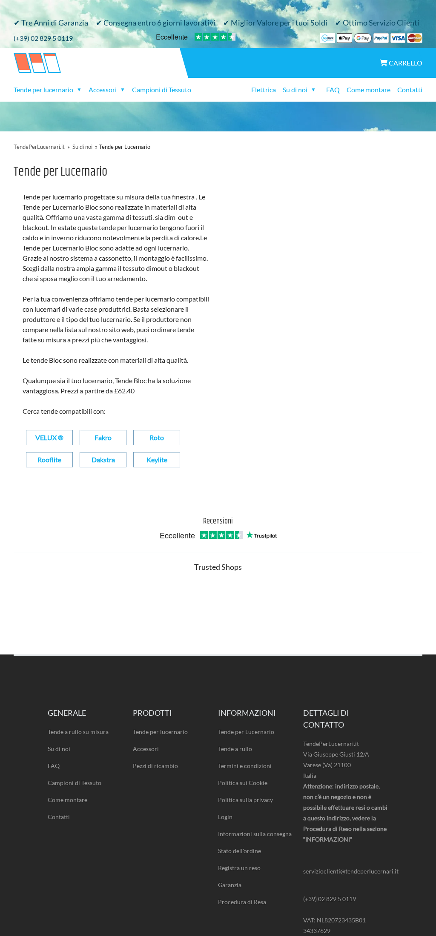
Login (225, 816)
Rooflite (49, 459)
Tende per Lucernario (246, 731)
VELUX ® (49, 437)
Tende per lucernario (160, 731)
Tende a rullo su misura (78, 731)
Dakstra (103, 459)
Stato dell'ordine (239, 850)
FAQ (333, 89)
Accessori (146, 748)
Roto (156, 437)
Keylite (156, 459)
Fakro (103, 437)
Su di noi (82, 146)
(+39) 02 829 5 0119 (43, 38)
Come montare (368, 89)
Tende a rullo (235, 748)
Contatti (409, 89)
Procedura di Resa (242, 901)
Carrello (404, 63)
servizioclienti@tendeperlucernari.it (345, 871)
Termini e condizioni (245, 765)
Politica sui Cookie (242, 782)
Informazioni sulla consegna (255, 833)
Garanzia (229, 884)
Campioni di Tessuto (161, 89)
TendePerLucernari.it (39, 146)
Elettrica (263, 89)
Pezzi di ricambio (155, 765)
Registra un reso (239, 867)
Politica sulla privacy (245, 799)
